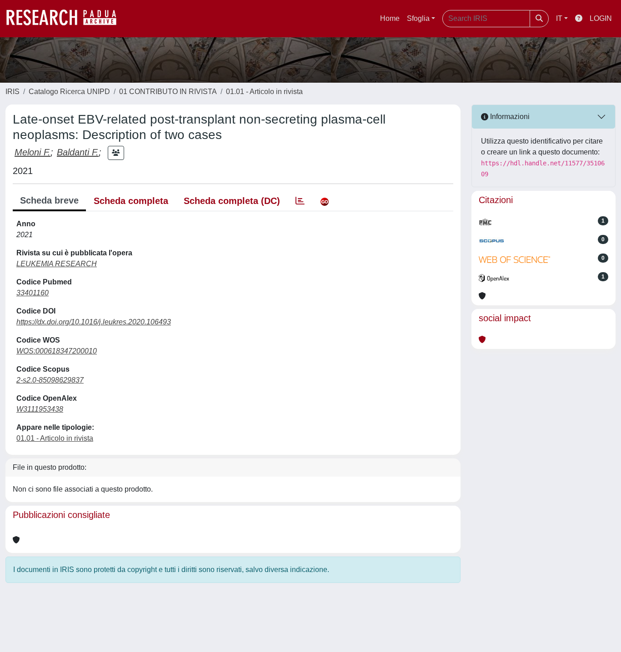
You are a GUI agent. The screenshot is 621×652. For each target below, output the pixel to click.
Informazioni (509, 116)
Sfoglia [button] (418, 18)
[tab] (300, 200)
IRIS (12, 91)
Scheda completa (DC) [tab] (232, 201)
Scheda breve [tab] (49, 200)
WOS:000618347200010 (56, 351)
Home (390, 18)
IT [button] (559, 18)
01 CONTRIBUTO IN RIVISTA (168, 91)
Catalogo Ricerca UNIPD (69, 91)
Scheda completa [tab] (131, 201)
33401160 (32, 293)
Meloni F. (32, 152)
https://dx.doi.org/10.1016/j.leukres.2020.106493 (93, 322)
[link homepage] (65, 18)
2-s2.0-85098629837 (50, 380)
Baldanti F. (78, 152)
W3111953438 (39, 409)
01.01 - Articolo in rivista (264, 91)
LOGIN (601, 18)
